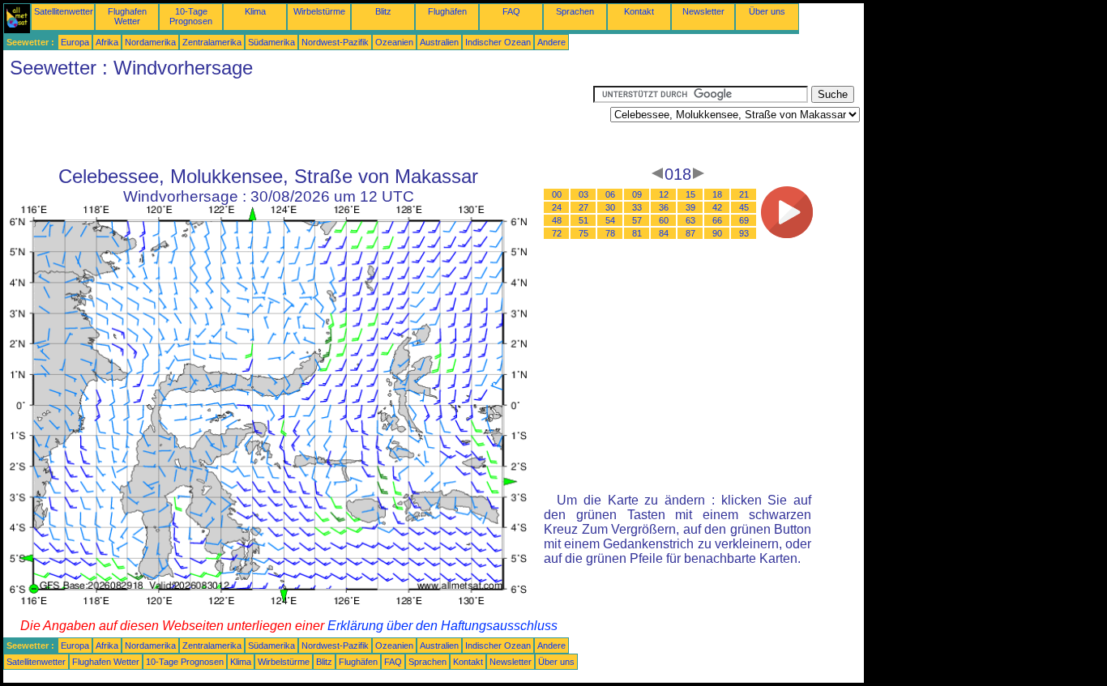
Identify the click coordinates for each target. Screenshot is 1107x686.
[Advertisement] (298, 122)
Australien (439, 42)
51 (583, 220)
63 (690, 220)
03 (583, 194)
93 (744, 233)
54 (610, 220)
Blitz (383, 11)
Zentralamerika (211, 42)
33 (637, 207)
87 (690, 233)
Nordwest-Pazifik (335, 42)
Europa (75, 42)
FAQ (511, 11)
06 (610, 194)
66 (717, 220)
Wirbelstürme (319, 11)
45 (744, 207)
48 (557, 220)
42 (717, 207)
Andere (551, 42)
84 (664, 233)
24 (557, 207)
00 (557, 194)
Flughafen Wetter (127, 16)
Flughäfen (447, 11)
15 (690, 194)
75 (583, 233)
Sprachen (575, 11)
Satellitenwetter (63, 11)
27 (583, 207)
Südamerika (271, 42)
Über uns (767, 11)
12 (664, 194)
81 (637, 233)
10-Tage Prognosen (190, 16)
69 (744, 220)
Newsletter (703, 11)
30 (610, 207)
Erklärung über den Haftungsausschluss (442, 626)
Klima (255, 11)
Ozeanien (394, 42)
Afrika (107, 42)
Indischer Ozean (498, 42)
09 (637, 194)
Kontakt (639, 11)
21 (744, 194)
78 (610, 233)
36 (664, 207)
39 (690, 207)
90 (717, 233)
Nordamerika (150, 42)
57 (637, 220)
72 (557, 233)
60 (664, 220)
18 (717, 194)
